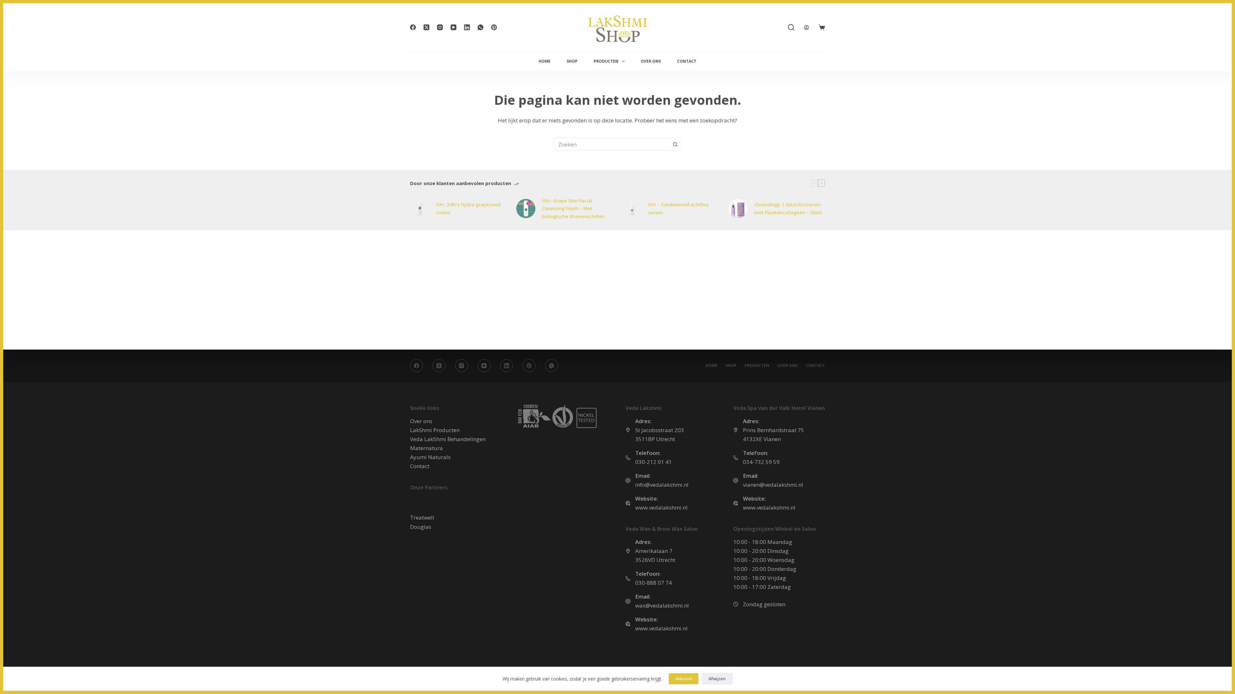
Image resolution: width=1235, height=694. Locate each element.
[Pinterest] (494, 27)
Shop (572, 61)
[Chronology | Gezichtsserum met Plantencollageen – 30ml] (738, 208)
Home (545, 61)
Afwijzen (717, 678)
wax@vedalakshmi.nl (662, 605)
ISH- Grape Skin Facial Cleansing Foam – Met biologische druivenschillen (573, 208)
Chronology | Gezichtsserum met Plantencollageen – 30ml (788, 208)
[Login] (806, 27)
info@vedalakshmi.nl (662, 484)
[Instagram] (440, 27)
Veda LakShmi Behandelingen (448, 439)
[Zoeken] (791, 27)
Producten (606, 61)
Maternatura (426, 448)
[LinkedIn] (467, 27)
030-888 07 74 (653, 582)
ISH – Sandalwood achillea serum (678, 208)
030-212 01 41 (653, 462)
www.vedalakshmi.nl (661, 507)
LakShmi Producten (435, 430)
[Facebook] (413, 27)
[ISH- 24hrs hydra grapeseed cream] (419, 208)
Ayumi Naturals (430, 457)
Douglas (420, 526)
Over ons (651, 61)
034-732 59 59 (761, 462)
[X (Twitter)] (426, 27)
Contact (686, 61)
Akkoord (683, 678)
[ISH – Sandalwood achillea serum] (632, 208)
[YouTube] (453, 27)
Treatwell (422, 517)
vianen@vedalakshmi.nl (773, 484)
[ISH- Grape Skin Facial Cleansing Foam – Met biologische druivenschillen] (525, 208)
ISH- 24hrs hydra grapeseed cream (468, 208)
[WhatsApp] (480, 27)
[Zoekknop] (675, 144)
